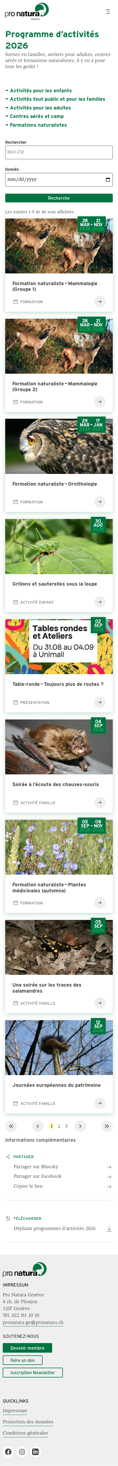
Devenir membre (27, 1348)
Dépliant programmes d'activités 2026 (54, 1228)
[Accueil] (25, 1276)
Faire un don (22, 1360)
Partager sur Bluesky (36, 1167)
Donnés (12, 169)
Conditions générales (25, 1433)
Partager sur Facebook (38, 1176)
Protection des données (28, 1422)
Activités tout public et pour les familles (57, 99)
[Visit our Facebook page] (10, 1451)
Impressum (15, 1411)
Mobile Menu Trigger (108, 11)
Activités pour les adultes (40, 107)
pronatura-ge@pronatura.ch (33, 1322)
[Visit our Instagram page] (24, 1451)
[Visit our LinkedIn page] (37, 1451)
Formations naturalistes (38, 125)
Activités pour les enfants (41, 90)
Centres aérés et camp (37, 116)
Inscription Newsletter (32, 1372)
